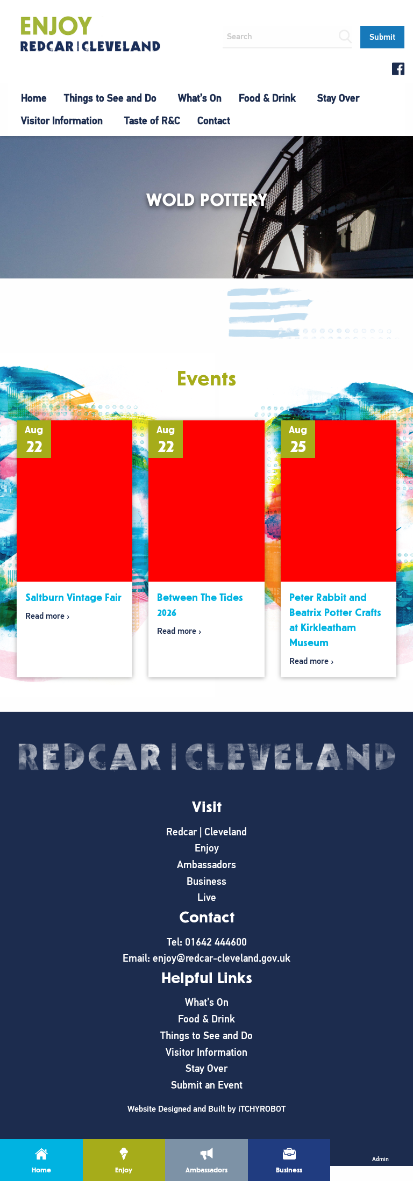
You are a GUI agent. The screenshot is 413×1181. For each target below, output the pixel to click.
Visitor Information (62, 120)
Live (206, 897)
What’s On (200, 98)
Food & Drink (267, 98)
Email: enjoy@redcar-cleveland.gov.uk (206, 958)
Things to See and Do (110, 98)
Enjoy (207, 848)
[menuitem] (33, 98)
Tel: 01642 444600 (207, 942)
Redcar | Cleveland (206, 832)
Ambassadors (206, 864)
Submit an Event (207, 1085)
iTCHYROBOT (262, 1109)
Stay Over (338, 98)
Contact (213, 120)
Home (34, 98)
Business (206, 881)
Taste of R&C (152, 120)
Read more (45, 616)
